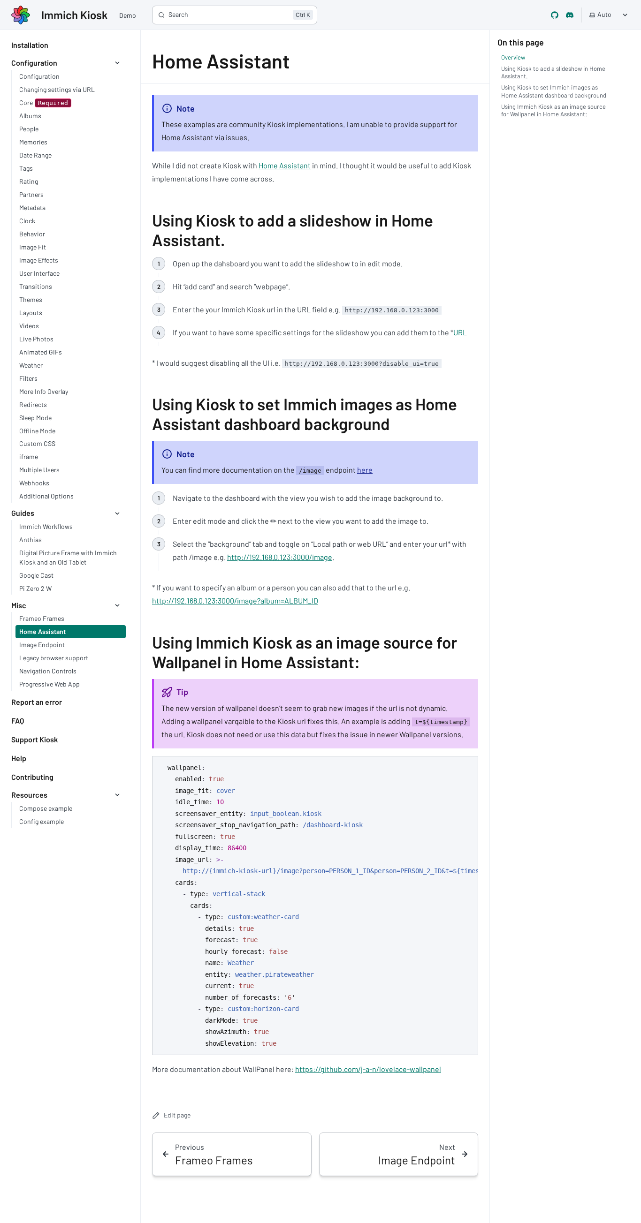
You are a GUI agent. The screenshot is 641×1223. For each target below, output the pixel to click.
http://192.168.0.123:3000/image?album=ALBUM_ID (235, 600)
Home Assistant (285, 165)
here (365, 469)
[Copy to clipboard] (466, 766)
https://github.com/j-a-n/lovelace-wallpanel (368, 1068)
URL (460, 332)
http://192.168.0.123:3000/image (279, 556)
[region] (315, 906)
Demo (127, 15)
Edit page (177, 1115)
